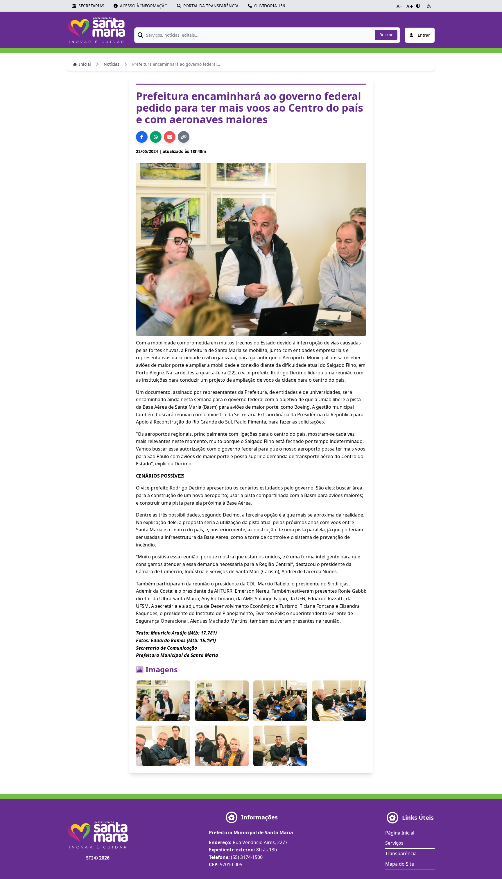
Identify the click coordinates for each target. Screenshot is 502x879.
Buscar (386, 34)
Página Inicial (399, 833)
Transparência (401, 853)
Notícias (111, 64)
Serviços (394, 843)
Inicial (85, 64)
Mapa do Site (399, 864)
